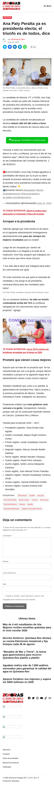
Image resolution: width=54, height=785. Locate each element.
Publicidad (7, 767)
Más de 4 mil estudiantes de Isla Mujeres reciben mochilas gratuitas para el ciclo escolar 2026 (27, 627)
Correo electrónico (9, 573)
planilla (30, 504)
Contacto (6, 754)
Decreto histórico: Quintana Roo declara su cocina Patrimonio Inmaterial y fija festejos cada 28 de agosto (27, 641)
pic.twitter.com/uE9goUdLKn (17, 197)
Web (4, 584)
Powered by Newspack (11, 781)
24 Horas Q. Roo (18, 39)
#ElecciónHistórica (30, 194)
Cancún (35, 500)
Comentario (7, 536)
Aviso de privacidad (10, 758)
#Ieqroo (39, 190)
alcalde (32, 495)
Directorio (6, 750)
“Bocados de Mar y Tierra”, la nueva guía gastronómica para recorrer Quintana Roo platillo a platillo (24, 654)
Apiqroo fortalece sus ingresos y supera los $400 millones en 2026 (27, 680)
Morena (22, 504)
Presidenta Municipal (11, 509)
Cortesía (26, 90)
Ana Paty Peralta (10, 500)
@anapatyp (29, 190)
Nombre (5, 561)
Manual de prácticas (11, 763)
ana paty (40, 495)
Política (7, 17)
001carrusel (22, 495)
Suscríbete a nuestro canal (33, 140)
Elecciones (44, 500)
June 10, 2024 (44, 203)
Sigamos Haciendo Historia (32, 509)
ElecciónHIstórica (10, 504)
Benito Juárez (24, 500)
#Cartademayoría (11, 194)
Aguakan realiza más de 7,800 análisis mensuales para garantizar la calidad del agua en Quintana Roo (27, 668)
